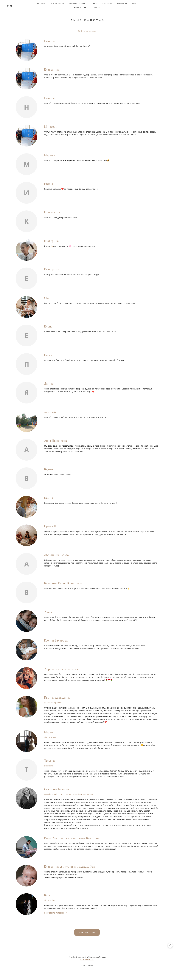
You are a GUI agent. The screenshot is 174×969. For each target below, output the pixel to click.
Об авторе (107, 3)
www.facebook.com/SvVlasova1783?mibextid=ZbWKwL (68, 794)
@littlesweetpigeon (53, 702)
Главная (41, 3)
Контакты (122, 3)
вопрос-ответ (80, 7)
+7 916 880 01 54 (87, 959)
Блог (134, 3)
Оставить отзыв (88, 31)
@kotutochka (50, 737)
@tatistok (48, 765)
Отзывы (96, 7)
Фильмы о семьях (77, 3)
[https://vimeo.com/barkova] (11, 5)
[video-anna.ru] (87, 20)
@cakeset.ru (49, 900)
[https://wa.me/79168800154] (8, 5)
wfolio (90, 965)
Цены (94, 3)
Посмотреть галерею (54, 912)
